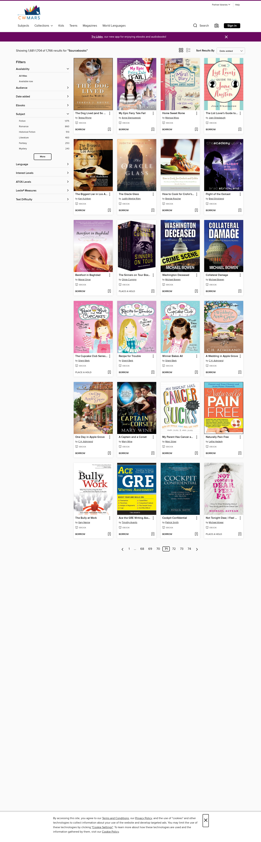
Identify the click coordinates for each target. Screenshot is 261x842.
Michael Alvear (216, 522)
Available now (26, 81)
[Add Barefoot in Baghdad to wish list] (109, 291)
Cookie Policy (110, 831)
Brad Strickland (216, 198)
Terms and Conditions (115, 818)
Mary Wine (127, 441)
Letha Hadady (216, 441)
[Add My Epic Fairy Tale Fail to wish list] (153, 129)
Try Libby (97, 37)
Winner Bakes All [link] (172, 356)
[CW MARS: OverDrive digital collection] (29, 12)
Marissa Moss (172, 117)
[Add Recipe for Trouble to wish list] (153, 372)
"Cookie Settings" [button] (102, 827)
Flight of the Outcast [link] (218, 194)
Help (237, 5)
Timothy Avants (129, 522)
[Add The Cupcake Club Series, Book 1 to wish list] (109, 372)
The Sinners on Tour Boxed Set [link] (135, 275)
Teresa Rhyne (84, 117)
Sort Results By (205, 50)
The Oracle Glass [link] (129, 194)
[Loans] (216, 26)
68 (142, 549)
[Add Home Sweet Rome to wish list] (196, 129)
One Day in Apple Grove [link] (90, 437)
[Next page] (197, 549)
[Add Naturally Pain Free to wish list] (240, 453)
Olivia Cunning (129, 279)
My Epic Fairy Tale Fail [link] (132, 113)
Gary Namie (84, 522)
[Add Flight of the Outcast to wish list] (240, 210)
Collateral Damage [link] (217, 275)
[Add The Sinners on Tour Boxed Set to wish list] (153, 291)
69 (150, 549)
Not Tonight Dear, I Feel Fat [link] (222, 518)
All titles (23, 76)
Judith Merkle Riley (131, 198)
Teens (73, 26)
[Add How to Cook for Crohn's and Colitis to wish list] (196, 210)
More (42, 156)
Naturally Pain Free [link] (217, 437)
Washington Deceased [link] (175, 275)
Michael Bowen (173, 279)
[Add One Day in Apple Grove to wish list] (109, 453)
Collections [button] (42, 26)
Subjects (23, 26)
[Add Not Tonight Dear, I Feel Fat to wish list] (240, 534)
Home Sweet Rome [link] (173, 113)
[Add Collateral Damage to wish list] (240, 291)
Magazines (90, 26)
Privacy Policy (143, 818)
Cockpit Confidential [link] (174, 518)
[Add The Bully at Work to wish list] (109, 534)
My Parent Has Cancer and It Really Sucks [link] (178, 437)
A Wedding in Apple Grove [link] (222, 356)
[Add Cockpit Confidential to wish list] (196, 534)
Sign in (232, 26)
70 (158, 549)
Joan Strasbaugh (217, 117)
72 (174, 549)
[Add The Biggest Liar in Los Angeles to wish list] (109, 210)
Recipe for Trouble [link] (130, 356)
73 (181, 549)
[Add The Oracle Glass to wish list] (153, 210)
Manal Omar (84, 279)
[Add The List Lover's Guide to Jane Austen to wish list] (240, 129)
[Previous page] (122, 549)
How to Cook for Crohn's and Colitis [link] (178, 194)
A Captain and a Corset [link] (133, 437)
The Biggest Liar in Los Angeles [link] (91, 194)
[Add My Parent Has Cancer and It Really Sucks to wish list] (196, 453)
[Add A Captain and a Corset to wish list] (153, 453)
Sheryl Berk (84, 360)
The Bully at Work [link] (86, 518)
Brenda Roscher (173, 198)
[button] (221, 5)
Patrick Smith (172, 522)
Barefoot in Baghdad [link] (87, 275)
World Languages (114, 26)
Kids (61, 26)
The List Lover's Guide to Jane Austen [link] (222, 113)
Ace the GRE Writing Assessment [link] (135, 518)
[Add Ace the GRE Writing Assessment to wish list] (153, 534)
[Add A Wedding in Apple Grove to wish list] (240, 372)
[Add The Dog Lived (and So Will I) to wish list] (109, 129)
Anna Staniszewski (131, 117)
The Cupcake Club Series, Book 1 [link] (91, 356)
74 (189, 549)
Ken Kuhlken (84, 198)
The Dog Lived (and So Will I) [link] (91, 113)
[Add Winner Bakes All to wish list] (196, 372)
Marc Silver (170, 441)
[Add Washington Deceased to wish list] (196, 291)
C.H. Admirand (216, 360)
